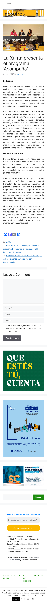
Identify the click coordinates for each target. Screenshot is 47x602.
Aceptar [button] (16, 599)
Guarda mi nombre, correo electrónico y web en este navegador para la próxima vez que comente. (23, 328)
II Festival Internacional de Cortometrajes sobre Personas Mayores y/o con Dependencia (22, 259)
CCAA (8, 242)
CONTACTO (16, 575)
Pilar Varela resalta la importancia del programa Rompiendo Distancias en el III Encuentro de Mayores (21, 248)
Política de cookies (28, 599)
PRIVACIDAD (39, 575)
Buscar (38, 497)
